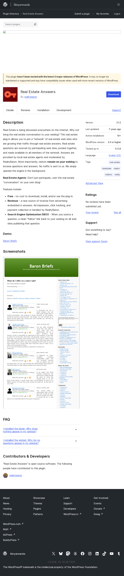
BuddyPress (11, 540)
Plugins (37, 508)
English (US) (115, 155)
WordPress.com (13, 523)
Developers (70, 508)
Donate (99, 508)
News (6, 503)
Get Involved (101, 497)
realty (117, 174)
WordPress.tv (73, 514)
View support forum (96, 241)
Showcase (39, 497)
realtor (117, 168)
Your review (92, 212)
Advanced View (94, 183)
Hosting (7, 508)
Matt (7, 529)
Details (10, 110)
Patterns (38, 514)
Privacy (7, 514)
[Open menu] (119, 4)
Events (97, 503)
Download (113, 94)
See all (117, 212)
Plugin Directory (11, 13)
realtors (108, 174)
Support (116, 110)
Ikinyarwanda (17, 553)
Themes (37, 503)
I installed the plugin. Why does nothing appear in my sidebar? (20, 430)
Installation (43, 110)
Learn (67, 497)
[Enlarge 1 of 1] (75, 260)
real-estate (115, 162)
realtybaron (30, 96)
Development (64, 110)
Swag (98, 514)
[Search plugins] (35, 24)
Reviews (25, 110)
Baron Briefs (10, 240)
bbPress (9, 534)
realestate (106, 168)
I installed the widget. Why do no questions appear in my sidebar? (21, 442)
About (6, 497)
